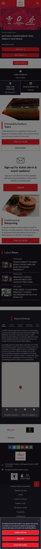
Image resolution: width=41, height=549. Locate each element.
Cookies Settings (20, 532)
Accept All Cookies (20, 545)
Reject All (20, 539)
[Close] (38, 520)
